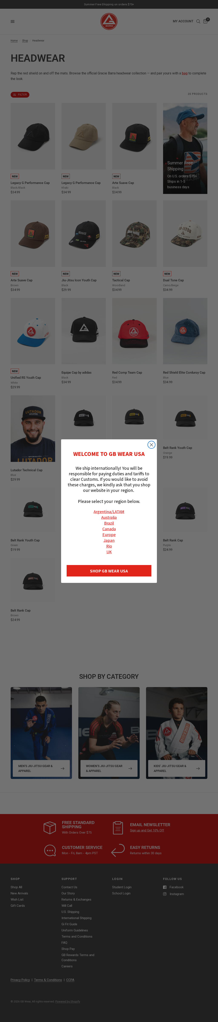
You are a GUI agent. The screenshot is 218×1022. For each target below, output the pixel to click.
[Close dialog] (151, 444)
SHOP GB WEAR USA (109, 571)
